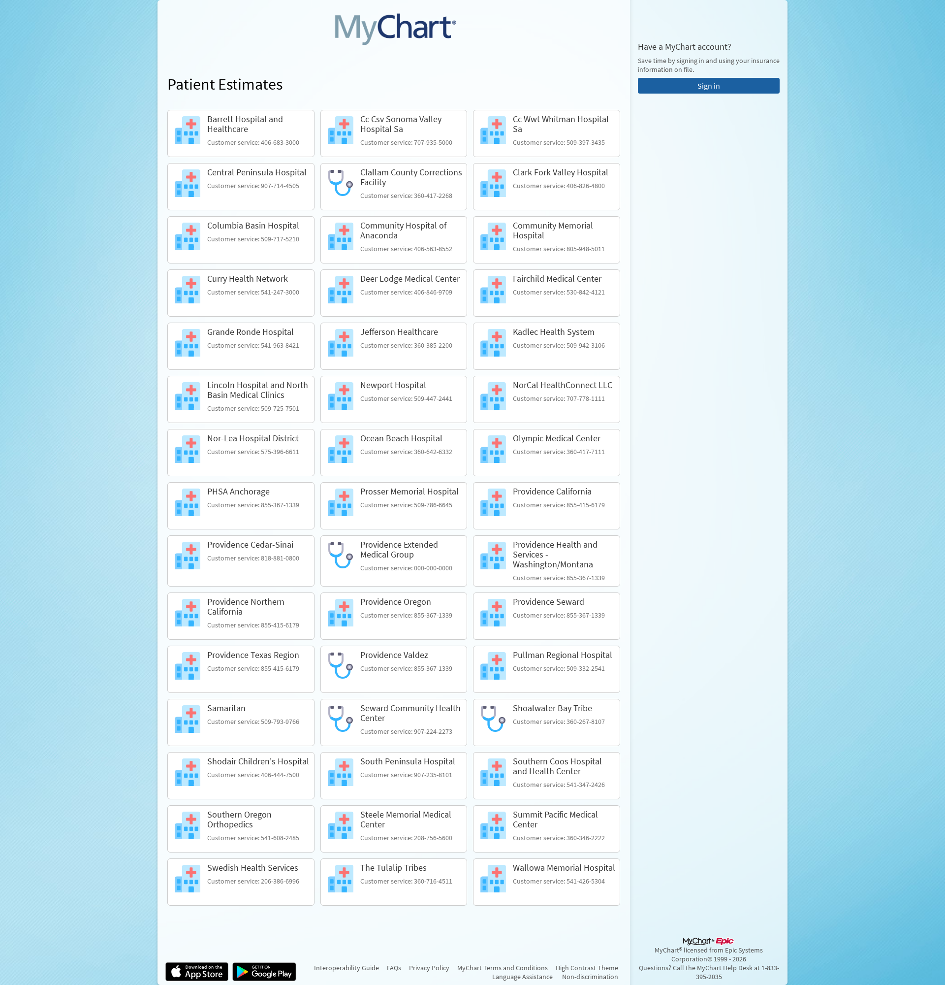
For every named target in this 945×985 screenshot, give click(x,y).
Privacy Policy (429, 967)
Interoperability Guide (346, 967)
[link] (241, 133)
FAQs (394, 967)
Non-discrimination (590, 976)
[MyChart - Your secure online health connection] (393, 27)
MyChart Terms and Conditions (502, 967)
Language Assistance (522, 976)
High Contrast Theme (587, 967)
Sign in (708, 86)
